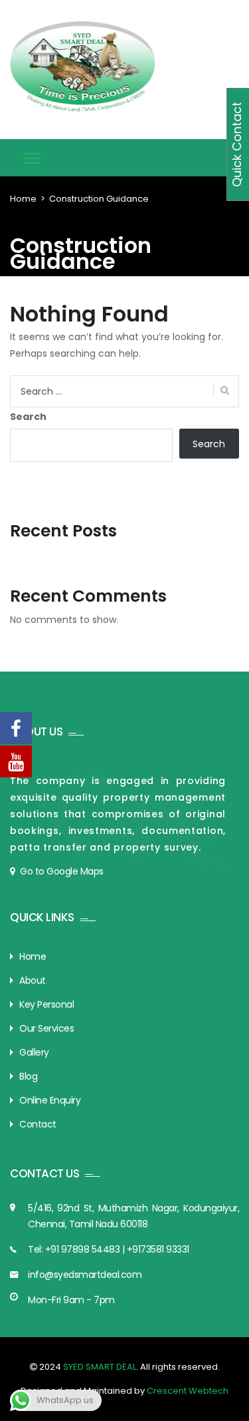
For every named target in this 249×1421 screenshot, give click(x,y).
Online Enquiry (49, 1100)
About (32, 980)
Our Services (46, 1028)
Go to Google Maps (62, 871)
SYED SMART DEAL (98, 1366)
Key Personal (46, 1004)
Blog (28, 1076)
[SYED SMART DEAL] (83, 66)
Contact (37, 1124)
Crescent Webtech (187, 1390)
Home (23, 198)
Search (28, 416)
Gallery (34, 1052)
